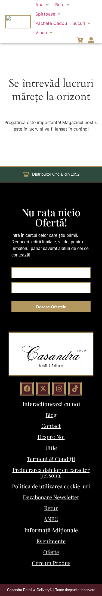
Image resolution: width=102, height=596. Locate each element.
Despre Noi (51, 436)
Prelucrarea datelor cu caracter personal (51, 472)
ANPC (51, 519)
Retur (51, 508)
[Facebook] (27, 389)
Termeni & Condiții (51, 458)
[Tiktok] (75, 389)
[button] (42, 4)
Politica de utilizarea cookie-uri (51, 486)
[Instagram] (59, 389)
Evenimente (51, 541)
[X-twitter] (43, 389)
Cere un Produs (51, 563)
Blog (51, 414)
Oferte (51, 552)
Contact (51, 425)
